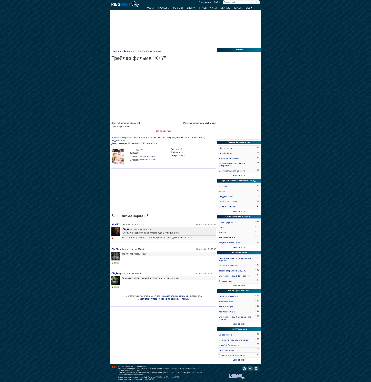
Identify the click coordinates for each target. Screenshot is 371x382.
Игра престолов (226, 350)
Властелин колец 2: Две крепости (235, 276)
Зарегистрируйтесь (147, 299)
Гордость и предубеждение (232, 355)
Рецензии (191, 8)
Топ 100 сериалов (239, 329)
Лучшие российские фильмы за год (238, 180)
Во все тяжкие (225, 335)
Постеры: (176, 149)
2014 (141, 149)
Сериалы (226, 8)
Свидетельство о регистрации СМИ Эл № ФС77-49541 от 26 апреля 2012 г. (149, 377)
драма (142, 156)
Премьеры (163, 8)
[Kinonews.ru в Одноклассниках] (256, 368)
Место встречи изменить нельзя (234, 340)
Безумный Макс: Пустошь (231, 242)
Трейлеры (177, 8)
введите (166, 299)
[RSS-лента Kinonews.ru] (244, 368)
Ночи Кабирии (225, 153)
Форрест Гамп (225, 281)
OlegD (125, 229)
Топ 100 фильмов (239, 252)
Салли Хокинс (197, 137)
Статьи (203, 8)
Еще (248, 8)
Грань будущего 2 (227, 222)
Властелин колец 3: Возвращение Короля (235, 259)
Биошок (222, 232)
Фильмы (213, 8)
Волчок (222, 191)
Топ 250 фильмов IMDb (239, 291)
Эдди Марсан (118, 140)
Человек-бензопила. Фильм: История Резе (232, 164)
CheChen (116, 249)
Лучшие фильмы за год (239, 142)
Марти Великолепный (229, 158)
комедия (151, 156)
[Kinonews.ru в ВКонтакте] (250, 368)
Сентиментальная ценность (232, 171)
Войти (217, 2)
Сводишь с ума (226, 196)
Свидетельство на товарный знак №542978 (136, 379)
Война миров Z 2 (227, 237)
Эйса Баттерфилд (166, 137)
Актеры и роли (178, 155)
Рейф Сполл (182, 137)
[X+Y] (117, 157)
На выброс (224, 186)
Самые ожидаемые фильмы (238, 216)
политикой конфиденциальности (171, 373)
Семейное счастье (228, 207)
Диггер (222, 227)
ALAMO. (115, 224)
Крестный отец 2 (227, 312)
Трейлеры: (177, 152)
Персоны (238, 8)
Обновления (141, 367)
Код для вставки (164, 131)
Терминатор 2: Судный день (232, 271)
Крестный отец (226, 301)
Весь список (239, 175)
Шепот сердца (225, 148)
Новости (150, 8)
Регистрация (205, 2)
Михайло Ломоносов (229, 345)
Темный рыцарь (226, 307)
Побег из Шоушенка (228, 266)
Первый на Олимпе (228, 201)
